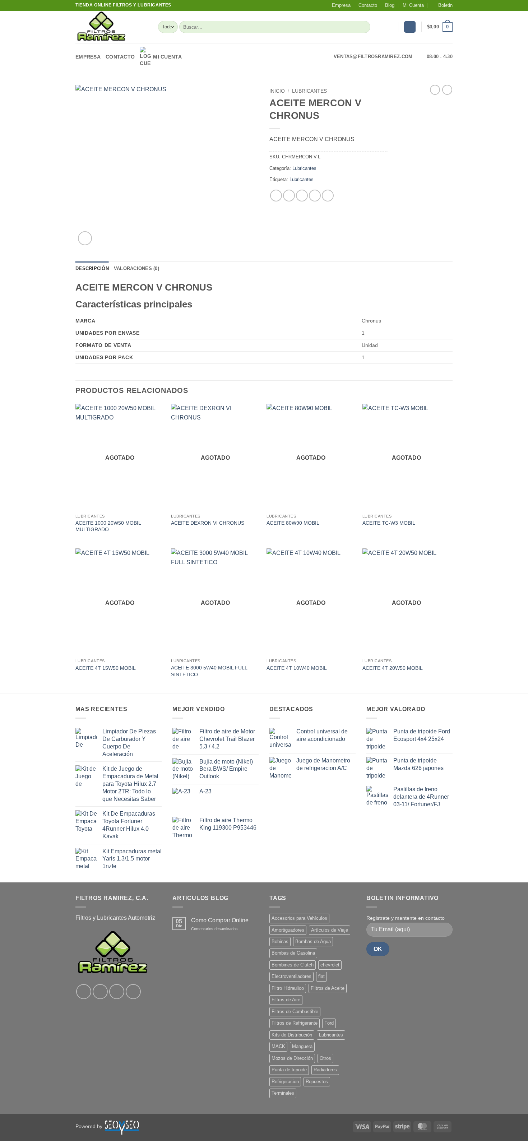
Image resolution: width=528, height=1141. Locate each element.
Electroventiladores (291, 976)
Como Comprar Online (220, 920)
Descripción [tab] (92, 268)
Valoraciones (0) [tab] (136, 268)
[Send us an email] (133, 991)
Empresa (341, 5)
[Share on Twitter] (289, 195)
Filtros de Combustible (295, 1011)
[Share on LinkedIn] (328, 195)
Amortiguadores (288, 930)
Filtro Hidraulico (288, 988)
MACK (278, 1046)
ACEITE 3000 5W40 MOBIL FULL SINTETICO (209, 671)
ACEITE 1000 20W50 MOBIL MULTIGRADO (108, 526)
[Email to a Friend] (302, 195)
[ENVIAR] (364, 27)
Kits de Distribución (292, 1035)
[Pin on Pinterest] (315, 195)
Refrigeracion (285, 1081)
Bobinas (280, 941)
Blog (389, 5)
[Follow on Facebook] (83, 991)
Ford (329, 1023)
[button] (442, 5)
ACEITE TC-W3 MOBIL (388, 523)
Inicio (277, 91)
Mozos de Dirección (292, 1058)
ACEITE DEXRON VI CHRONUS (207, 523)
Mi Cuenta (413, 5)
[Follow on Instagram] (100, 991)
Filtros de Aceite (327, 988)
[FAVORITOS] (390, 27)
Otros (325, 1058)
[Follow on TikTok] (116, 991)
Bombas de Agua (313, 941)
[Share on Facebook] (276, 195)
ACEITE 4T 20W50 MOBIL (392, 668)
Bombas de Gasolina (293, 953)
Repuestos (317, 1081)
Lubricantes (309, 91)
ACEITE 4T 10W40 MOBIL (297, 668)
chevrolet (329, 965)
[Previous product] (447, 90)
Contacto (367, 5)
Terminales (283, 1093)
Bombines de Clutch (293, 965)
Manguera (302, 1046)
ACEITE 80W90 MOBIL (293, 523)
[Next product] (435, 90)
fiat (321, 976)
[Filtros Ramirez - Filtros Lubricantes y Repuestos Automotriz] (111, 27)
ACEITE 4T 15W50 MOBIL (105, 668)
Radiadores (325, 1069)
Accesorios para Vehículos (299, 918)
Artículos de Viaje (329, 930)
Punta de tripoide (289, 1069)
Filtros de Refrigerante (295, 1023)
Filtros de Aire (286, 999)
